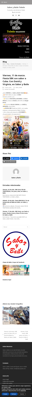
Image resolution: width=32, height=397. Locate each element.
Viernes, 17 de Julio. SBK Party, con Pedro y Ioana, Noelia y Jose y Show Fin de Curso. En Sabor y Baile (16, 213)
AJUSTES (23, 391)
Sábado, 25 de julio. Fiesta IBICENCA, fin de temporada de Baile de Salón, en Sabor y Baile (16, 202)
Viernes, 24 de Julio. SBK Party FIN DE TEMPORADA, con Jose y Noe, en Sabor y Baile (15, 191)
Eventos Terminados (10, 89)
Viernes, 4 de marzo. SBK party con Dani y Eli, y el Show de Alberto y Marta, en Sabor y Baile (10, 334)
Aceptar (5, 394)
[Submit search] (27, 227)
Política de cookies (7, 383)
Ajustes (22, 394)
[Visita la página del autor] (16, 171)
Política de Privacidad (8, 381)
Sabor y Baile (18, 87)
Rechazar (14, 394)
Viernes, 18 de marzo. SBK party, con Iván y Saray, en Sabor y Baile (23, 335)
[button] (4, 2)
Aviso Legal (6, 379)
